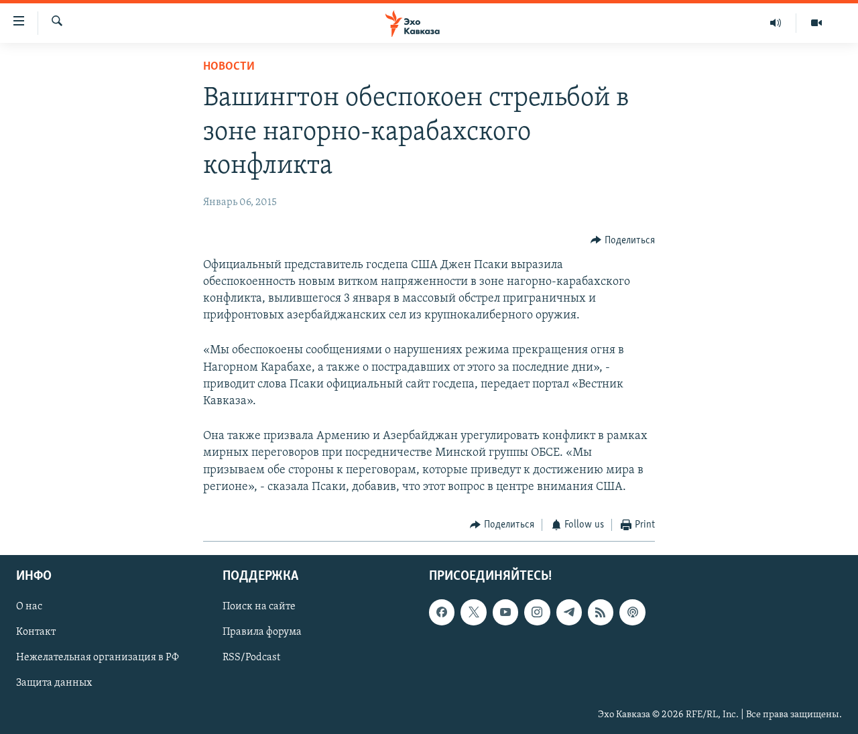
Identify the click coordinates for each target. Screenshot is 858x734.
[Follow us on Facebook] (441, 612)
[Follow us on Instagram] (537, 612)
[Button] (623, 240)
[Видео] (816, 22)
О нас (29, 607)
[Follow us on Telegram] (569, 612)
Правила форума (262, 632)
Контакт (36, 632)
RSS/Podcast (251, 658)
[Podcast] (632, 612)
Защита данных (54, 683)
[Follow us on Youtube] (505, 612)
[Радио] (775, 22)
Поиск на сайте (259, 607)
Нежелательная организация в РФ (97, 658)
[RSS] (600, 612)
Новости (229, 67)
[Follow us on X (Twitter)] (473, 612)
